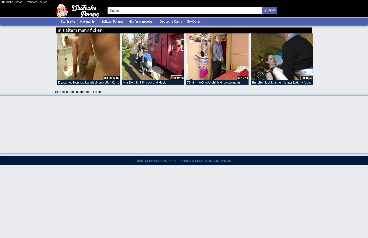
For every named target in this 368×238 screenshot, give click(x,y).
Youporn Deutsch (37, 1)
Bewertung (304, 29)
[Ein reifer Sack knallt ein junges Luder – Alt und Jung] (282, 56)
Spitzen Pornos (112, 21)
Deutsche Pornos (12, 1)
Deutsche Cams (171, 21)
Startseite (68, 21)
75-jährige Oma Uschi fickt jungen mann (213, 82)
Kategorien (88, 21)
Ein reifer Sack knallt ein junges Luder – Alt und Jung (286, 82)
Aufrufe (290, 29)
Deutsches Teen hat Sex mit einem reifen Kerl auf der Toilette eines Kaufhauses (110, 82)
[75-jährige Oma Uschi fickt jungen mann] (217, 56)
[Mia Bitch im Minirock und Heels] (153, 56)
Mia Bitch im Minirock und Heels (144, 82)
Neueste (277, 29)
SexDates (194, 21)
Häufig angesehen (141, 21)
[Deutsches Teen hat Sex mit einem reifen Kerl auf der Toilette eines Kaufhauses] (88, 56)
